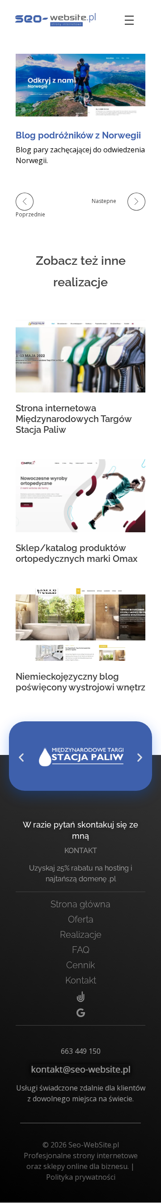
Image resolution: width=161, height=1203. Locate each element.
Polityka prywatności (80, 1177)
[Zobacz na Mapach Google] (80, 1013)
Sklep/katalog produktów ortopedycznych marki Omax (76, 553)
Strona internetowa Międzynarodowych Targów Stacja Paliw (73, 419)
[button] (21, 757)
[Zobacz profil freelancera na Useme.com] (80, 997)
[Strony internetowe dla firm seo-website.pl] (55, 19)
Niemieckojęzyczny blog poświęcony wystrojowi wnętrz (80, 682)
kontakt (80, 850)
